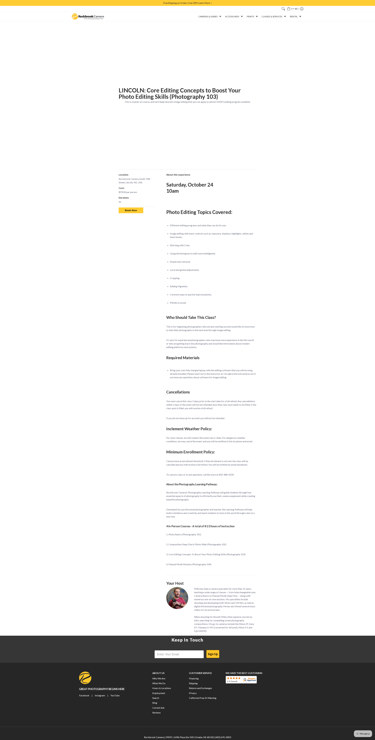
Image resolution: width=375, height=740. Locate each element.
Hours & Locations (161, 688)
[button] (292, 9)
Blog (154, 702)
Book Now (131, 210)
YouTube (115, 695)
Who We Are (158, 678)
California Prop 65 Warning (202, 697)
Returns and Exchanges (200, 688)
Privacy (193, 693)
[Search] (283, 9)
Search (155, 697)
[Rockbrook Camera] (88, 16)
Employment (158, 693)
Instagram (100, 695)
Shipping (193, 683)
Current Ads (158, 707)
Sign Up (213, 654)
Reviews (156, 712)
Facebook (84, 695)
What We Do (158, 683)
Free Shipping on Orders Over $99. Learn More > (187, 2)
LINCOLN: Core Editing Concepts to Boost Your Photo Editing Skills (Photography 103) (180, 93)
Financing (194, 678)
